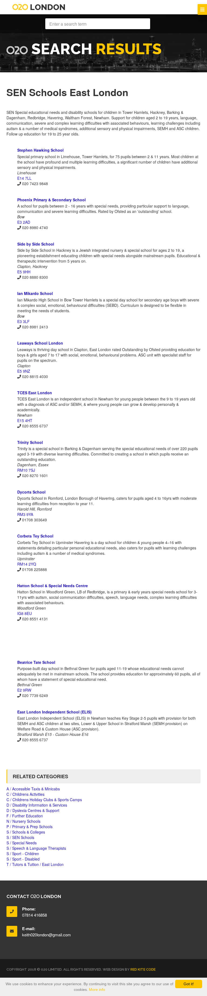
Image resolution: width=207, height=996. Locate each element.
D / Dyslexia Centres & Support (32, 810)
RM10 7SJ (26, 470)
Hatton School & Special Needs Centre (52, 585)
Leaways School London (40, 343)
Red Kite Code (143, 969)
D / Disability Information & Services (36, 805)
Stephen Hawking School (40, 150)
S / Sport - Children (22, 853)
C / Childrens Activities (25, 794)
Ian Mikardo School (35, 293)
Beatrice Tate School (36, 662)
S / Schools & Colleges (25, 832)
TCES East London (34, 392)
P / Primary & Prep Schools (29, 826)
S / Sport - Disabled (23, 859)
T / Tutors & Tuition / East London (35, 864)
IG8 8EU (24, 613)
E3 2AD (23, 222)
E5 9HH (23, 271)
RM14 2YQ (26, 564)
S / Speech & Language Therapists (36, 848)
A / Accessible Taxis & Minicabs (33, 788)
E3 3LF (23, 321)
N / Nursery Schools (23, 821)
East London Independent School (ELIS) (54, 712)
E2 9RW (24, 690)
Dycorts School (31, 492)
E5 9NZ (23, 371)
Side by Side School (35, 244)
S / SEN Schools (20, 837)
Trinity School (30, 442)
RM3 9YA (25, 514)
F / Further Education (24, 815)
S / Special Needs (21, 842)
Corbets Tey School (35, 536)
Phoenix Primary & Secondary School (51, 199)
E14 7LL (24, 178)
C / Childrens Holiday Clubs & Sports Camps (44, 799)
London (46, 7)
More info (97, 989)
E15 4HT (24, 420)
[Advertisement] (103, 640)
